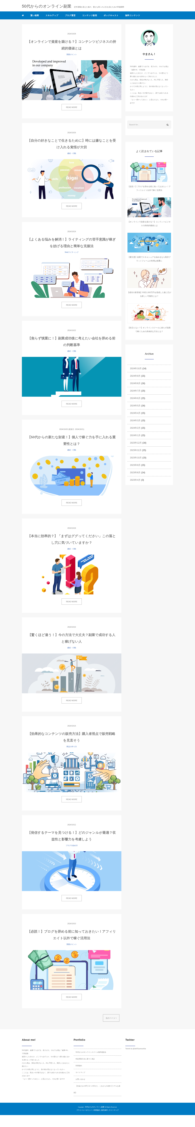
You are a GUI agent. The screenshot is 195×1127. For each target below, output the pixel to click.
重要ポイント (71, 54)
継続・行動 (71, 153)
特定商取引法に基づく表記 (85, 1059)
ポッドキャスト (111, 15)
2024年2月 (135, 428)
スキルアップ (52, 15)
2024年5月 (135, 405)
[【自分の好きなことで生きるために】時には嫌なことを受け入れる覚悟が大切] (71, 179)
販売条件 (104, 1110)
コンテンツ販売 (89, 15)
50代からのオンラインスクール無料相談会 (91, 1052)
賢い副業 (35, 15)
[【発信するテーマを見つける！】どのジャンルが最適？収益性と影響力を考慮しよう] (71, 871)
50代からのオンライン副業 (94, 1107)
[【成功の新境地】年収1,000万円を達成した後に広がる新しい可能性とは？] (149, 278)
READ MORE (71, 107)
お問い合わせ (80, 1079)
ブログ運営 (70, 15)
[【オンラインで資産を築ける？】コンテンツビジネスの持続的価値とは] (71, 80)
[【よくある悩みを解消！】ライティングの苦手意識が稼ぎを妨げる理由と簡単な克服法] (71, 278)
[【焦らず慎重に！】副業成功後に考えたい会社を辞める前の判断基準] (71, 377)
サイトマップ (80, 1072)
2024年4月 (135, 413)
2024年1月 (135, 435)
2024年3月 (135, 420)
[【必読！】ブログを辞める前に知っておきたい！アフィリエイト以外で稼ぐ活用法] (71, 970)
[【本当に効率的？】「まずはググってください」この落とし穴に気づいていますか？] (71, 574)
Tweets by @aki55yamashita (135, 1049)
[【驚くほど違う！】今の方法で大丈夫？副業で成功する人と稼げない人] (71, 673)
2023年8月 (135, 472)
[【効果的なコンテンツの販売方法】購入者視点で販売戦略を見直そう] (71, 772)
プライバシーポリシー (84, 1110)
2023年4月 (135, 480)
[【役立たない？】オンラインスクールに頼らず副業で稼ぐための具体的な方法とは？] (149, 313)
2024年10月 (136, 368)
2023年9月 (135, 465)
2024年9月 (135, 376)
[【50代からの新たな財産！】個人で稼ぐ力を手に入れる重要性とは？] (71, 476)
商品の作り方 (71, 747)
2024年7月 (135, 391)
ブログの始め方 (72, 845)
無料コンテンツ (132, 15)
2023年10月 (136, 457)
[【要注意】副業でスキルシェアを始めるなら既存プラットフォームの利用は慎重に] (149, 243)
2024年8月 (135, 383)
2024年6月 (135, 398)
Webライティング (72, 252)
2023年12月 (136, 443)
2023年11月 (135, 450)
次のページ (111, 1018)
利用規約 (79, 1066)
